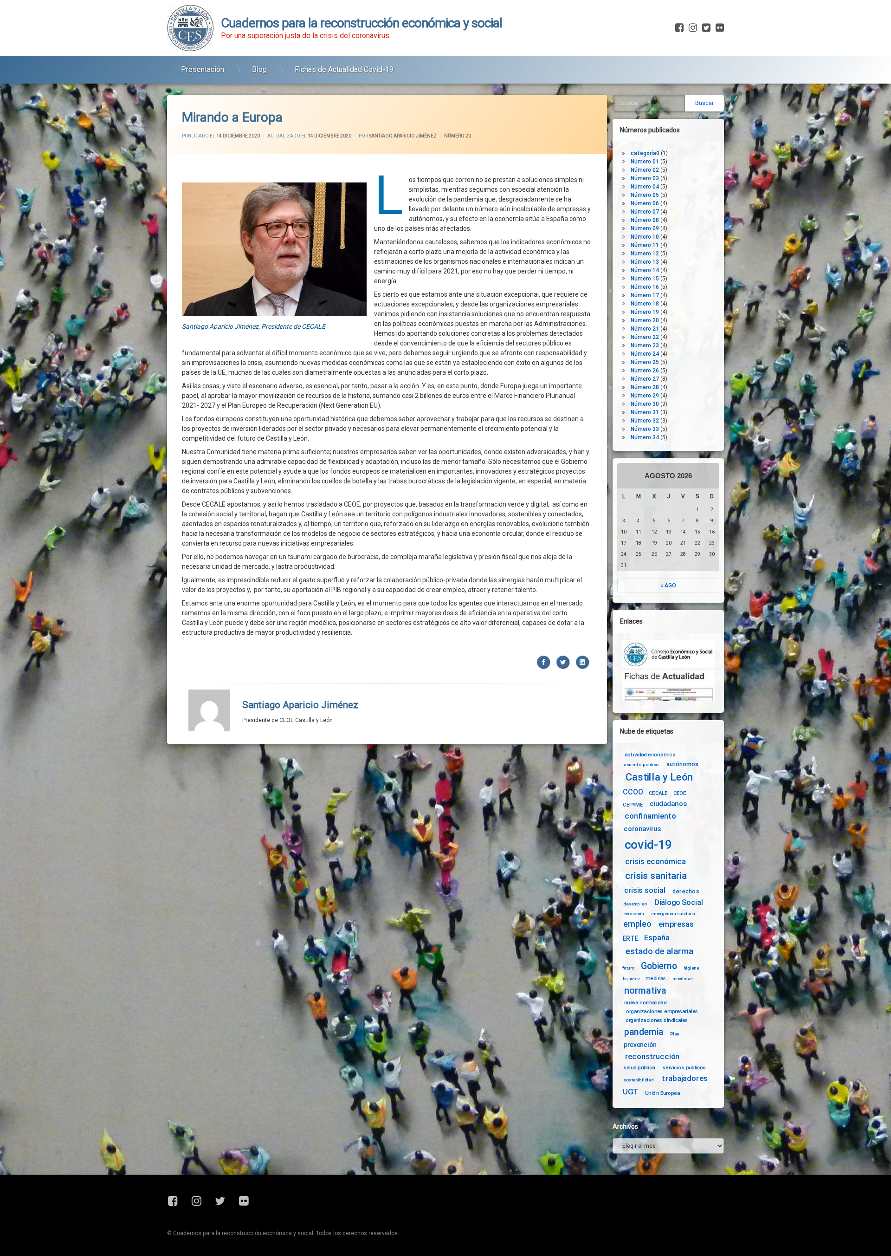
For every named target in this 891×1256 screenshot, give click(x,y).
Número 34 (645, 437)
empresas (676, 924)
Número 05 (645, 195)
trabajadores (684, 1078)
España (657, 938)
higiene (691, 968)
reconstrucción (652, 1056)
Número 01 (645, 161)
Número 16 (645, 287)
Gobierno (659, 966)
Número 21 (645, 328)
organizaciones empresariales (662, 1011)
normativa (645, 990)
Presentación (202, 69)
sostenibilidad (639, 1080)
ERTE (630, 938)
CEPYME (633, 804)
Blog (259, 69)
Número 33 (645, 429)
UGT (631, 1092)
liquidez (631, 978)
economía (633, 914)
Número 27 (645, 379)
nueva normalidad (645, 1002)
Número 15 (645, 278)
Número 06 (645, 203)
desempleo (635, 904)
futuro (628, 968)
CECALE (658, 793)
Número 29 (645, 395)
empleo (637, 924)
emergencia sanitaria (673, 914)
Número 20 (457, 135)
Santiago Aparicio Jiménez (403, 135)
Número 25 (645, 362)
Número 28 (645, 387)
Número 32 (645, 420)
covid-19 (648, 845)
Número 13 (645, 262)
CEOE (679, 793)
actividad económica (650, 754)
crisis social (644, 890)
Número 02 (645, 170)
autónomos (682, 764)
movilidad (682, 978)
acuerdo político (641, 765)
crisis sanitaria (655, 876)
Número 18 (645, 303)
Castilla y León (659, 777)
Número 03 (645, 178)
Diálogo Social (679, 902)
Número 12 (645, 253)
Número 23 (645, 345)
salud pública (639, 1067)
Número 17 (645, 295)
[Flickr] (719, 28)
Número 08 (645, 220)
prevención (640, 1044)
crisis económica (655, 861)
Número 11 (645, 245)
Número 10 (645, 237)
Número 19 (645, 312)
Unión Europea (662, 1092)
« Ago (668, 585)
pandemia (644, 1032)
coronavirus (642, 829)
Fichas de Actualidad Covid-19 (344, 69)
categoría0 (645, 153)
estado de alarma (659, 951)
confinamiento (650, 816)
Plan (674, 1033)
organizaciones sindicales (657, 1019)
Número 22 (645, 337)
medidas (656, 978)
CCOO (633, 791)
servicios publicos (684, 1067)
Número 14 (645, 270)
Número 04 (645, 186)
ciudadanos (668, 804)
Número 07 (645, 211)
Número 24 (645, 354)
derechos (685, 891)
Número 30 (645, 404)
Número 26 (645, 370)
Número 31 (645, 412)
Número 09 (645, 228)
